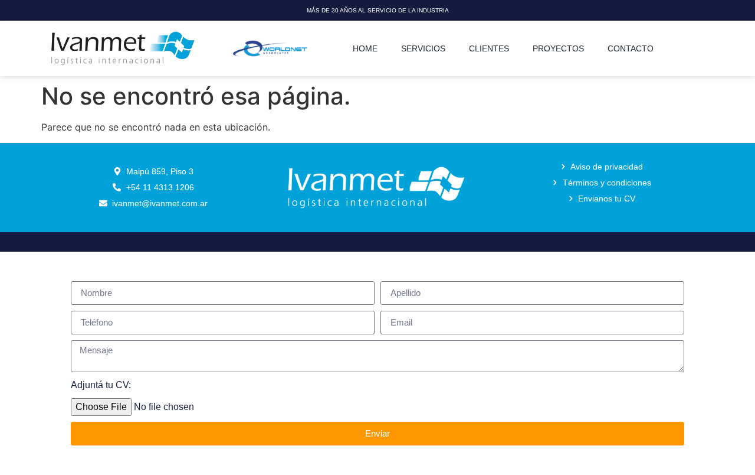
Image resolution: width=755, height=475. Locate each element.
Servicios (423, 48)
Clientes (489, 48)
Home (365, 48)
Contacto (631, 48)
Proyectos (558, 48)
